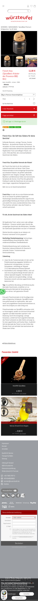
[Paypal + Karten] (4, 506)
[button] (3, 6)
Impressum (5, 443)
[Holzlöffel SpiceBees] (19, 390)
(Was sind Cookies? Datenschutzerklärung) (14, 583)
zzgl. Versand (23, 393)
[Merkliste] (31, 6)
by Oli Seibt (13, 29)
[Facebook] (18, 495)
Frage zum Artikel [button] (8, 115)
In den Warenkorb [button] (8, 109)
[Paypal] (33, 503)
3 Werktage (8, 86)
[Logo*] (19, 14)
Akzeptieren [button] (19, 598)
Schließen (27, 594)
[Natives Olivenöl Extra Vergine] (19, 430)
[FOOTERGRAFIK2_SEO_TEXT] (19, 575)
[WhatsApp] (8, 495)
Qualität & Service (7, 453)
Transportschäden (7, 456)
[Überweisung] (18, 503)
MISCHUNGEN (13, 27)
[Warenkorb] (34, 6)
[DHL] (4, 503)
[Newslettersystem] (22, 495)
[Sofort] (11, 506)
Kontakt (4, 446)
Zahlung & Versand (7, 463)
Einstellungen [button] (11, 594)
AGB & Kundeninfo (7, 466)
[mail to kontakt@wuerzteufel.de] (3, 495)
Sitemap (4, 459)
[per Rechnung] (26, 503)
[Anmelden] (28, 6)
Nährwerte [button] (6, 84)
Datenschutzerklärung (8, 468)
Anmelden (5, 449)
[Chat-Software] (13, 495)
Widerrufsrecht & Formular (10, 471)
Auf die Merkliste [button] (8, 104)
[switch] (4, 598)
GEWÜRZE (4, 27)
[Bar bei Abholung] (11, 503)
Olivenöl (26, 291)
